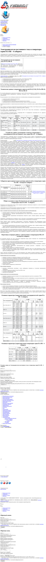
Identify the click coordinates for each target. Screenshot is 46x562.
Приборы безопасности (7, 406)
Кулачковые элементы (7, 404)
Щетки (23, 164)
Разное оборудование (7, 423)
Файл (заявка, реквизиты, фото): (6, 553)
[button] (23, 34)
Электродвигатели (6, 417)
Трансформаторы (6, 412)
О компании (5, 38)
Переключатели (6, 405)
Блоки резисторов (6, 398)
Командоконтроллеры (7, 401)
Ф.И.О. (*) (2, 368)
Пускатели (5, 407)
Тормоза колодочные (7, 410)
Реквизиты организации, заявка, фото (7, 378)
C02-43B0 (7, 422)
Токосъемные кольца (7, 411)
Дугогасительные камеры (8, 399)
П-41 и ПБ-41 (9, 420)
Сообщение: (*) (3, 384)
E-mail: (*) (2, 371)
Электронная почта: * (4, 542)
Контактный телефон (4, 520)
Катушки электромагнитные (8, 400)
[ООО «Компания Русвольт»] (14, 9)
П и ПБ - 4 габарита (9, 419)
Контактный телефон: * (4, 545)
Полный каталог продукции (8, 396)
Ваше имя (2, 517)
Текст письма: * (3, 549)
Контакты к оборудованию (8, 403)
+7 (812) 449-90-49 (3, 21)
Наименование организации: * (6, 536)
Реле (3, 408)
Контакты (4, 40)
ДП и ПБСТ (7, 421)
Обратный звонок (3, 22)
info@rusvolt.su (3, 24)
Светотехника (5, 409)
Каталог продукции (6, 37)
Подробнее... (3, 68)
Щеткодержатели (6, 415)
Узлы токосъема (6, 414)
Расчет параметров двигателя (10, 418)
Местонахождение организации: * (7, 539)
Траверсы (13, 162)
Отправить (2, 527)
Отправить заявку (4, 393)
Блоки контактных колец (7, 397)
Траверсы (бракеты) (6, 413)
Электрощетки (5, 416)
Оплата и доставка (6, 39)
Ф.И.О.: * (2, 533)
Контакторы (5, 402)
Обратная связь (3, 25)
